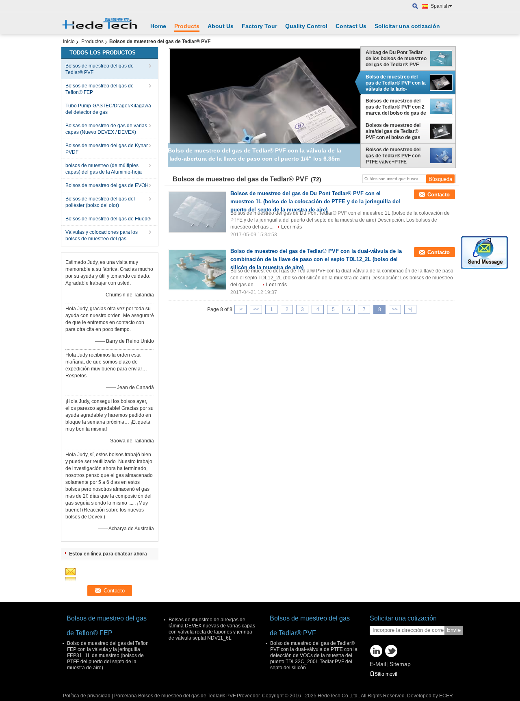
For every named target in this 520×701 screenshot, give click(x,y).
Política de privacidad (86, 696)
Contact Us (351, 26)
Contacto (438, 195)
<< (256, 309)
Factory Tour (259, 26)
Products (186, 26)
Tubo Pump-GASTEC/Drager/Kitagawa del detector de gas (108, 109)
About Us (221, 26)
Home (158, 26)
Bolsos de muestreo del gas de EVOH (107, 185)
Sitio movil (386, 674)
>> (395, 309)
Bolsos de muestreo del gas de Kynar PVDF (106, 149)
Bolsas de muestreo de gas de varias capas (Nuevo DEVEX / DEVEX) (106, 129)
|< (240, 309)
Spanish (440, 6)
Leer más (291, 227)
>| (410, 309)
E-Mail (378, 664)
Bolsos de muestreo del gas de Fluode (107, 219)
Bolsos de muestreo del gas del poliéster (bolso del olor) (100, 202)
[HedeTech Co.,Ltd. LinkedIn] (376, 651)
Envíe (454, 630)
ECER (446, 696)
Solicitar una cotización (407, 26)
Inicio (69, 41)
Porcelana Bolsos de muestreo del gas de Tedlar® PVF (175, 696)
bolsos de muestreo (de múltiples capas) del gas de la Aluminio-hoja (103, 169)
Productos (92, 41)
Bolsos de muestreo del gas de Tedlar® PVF (99, 69)
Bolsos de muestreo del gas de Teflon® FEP (99, 89)
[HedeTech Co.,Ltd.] (415, 6)
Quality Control (306, 26)
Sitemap (400, 664)
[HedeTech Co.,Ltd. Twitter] (391, 651)
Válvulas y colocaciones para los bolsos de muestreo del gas (101, 235)
